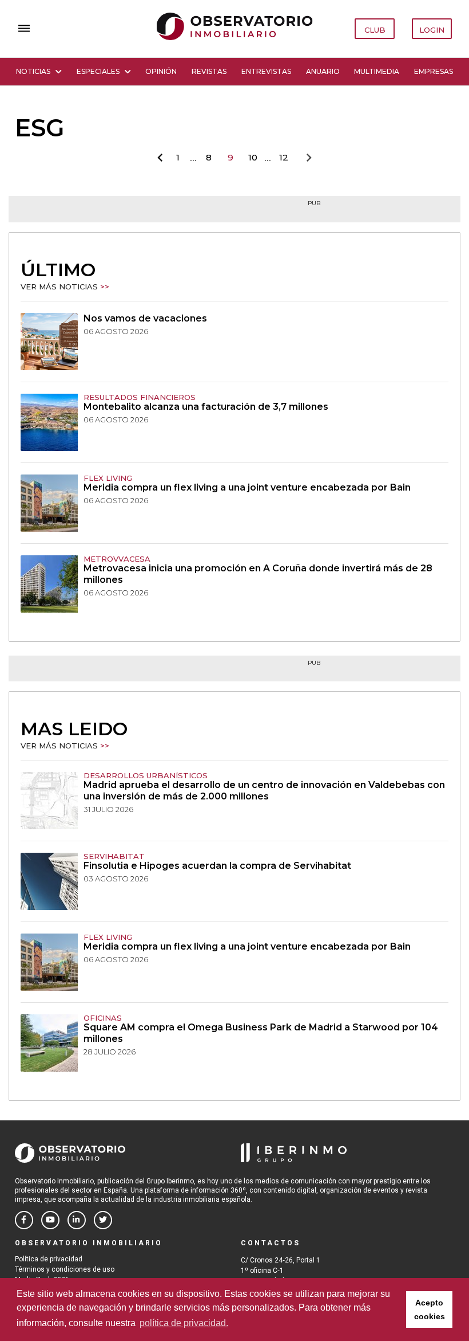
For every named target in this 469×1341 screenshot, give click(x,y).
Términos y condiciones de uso (64, 1269)
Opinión (161, 71)
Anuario (323, 71)
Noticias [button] (33, 71)
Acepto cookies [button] (429, 1309)
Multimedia (376, 71)
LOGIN (431, 29)
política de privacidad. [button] (184, 1323)
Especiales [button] (98, 71)
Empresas (433, 71)
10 (252, 157)
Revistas (209, 71)
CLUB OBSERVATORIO (375, 32)
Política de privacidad (48, 1259)
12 (283, 157)
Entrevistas (266, 71)
